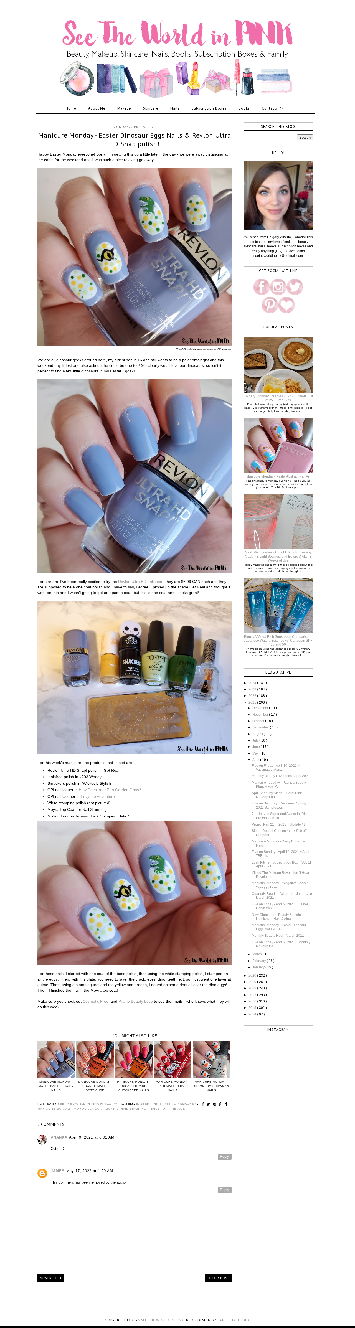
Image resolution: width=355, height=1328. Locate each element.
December (260, 708)
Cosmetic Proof (96, 1001)
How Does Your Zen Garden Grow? (110, 790)
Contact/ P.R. (273, 108)
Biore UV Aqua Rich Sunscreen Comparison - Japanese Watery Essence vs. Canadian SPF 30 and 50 (278, 641)
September (261, 727)
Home (71, 108)
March (257, 954)
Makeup (124, 108)
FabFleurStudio (233, 1320)
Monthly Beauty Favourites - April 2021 (281, 776)
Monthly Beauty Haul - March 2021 (278, 936)
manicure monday (54, 1108)
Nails (175, 108)
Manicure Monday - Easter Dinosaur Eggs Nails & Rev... (279, 927)
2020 (252, 975)
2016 (252, 1001)
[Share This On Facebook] (203, 1104)
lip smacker (185, 1103)
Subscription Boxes (209, 108)
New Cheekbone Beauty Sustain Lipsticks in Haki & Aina (276, 917)
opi (166, 1108)
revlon (179, 1108)
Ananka (59, 1137)
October (258, 721)
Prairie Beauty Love (135, 1001)
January (258, 967)
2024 (252, 683)
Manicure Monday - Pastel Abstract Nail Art (278, 476)
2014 (252, 1014)
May (256, 753)
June (256, 747)
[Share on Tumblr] (226, 1104)
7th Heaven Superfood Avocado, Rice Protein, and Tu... (280, 816)
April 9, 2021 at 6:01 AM (92, 1137)
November (260, 715)
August (258, 734)
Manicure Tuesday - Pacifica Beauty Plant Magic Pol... (279, 784)
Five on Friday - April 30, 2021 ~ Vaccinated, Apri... (276, 767)
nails (155, 1108)
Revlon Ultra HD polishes (140, 581)
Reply (224, 1156)
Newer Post (51, 1278)
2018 (252, 988)
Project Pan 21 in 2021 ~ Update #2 (279, 824)
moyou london (88, 1108)
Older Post (218, 1278)
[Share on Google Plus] (222, 1104)
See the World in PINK (162, 1320)
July (255, 740)
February (259, 961)
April (256, 760)
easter (143, 1103)
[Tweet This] (209, 1104)
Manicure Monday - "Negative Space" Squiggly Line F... (280, 885)
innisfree (162, 1103)
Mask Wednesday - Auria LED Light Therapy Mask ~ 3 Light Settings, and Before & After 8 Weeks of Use (278, 556)
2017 (252, 995)
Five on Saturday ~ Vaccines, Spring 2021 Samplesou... (279, 805)
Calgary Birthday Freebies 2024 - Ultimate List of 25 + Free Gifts (278, 398)
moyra (111, 1108)
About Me (96, 108)
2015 (252, 1008)
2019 (252, 982)
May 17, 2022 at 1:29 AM (89, 1171)
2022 (252, 696)
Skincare (150, 108)
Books (244, 108)
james (58, 1171)
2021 (252, 702)
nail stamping (134, 1108)
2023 (252, 689)
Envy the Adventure (98, 796)
